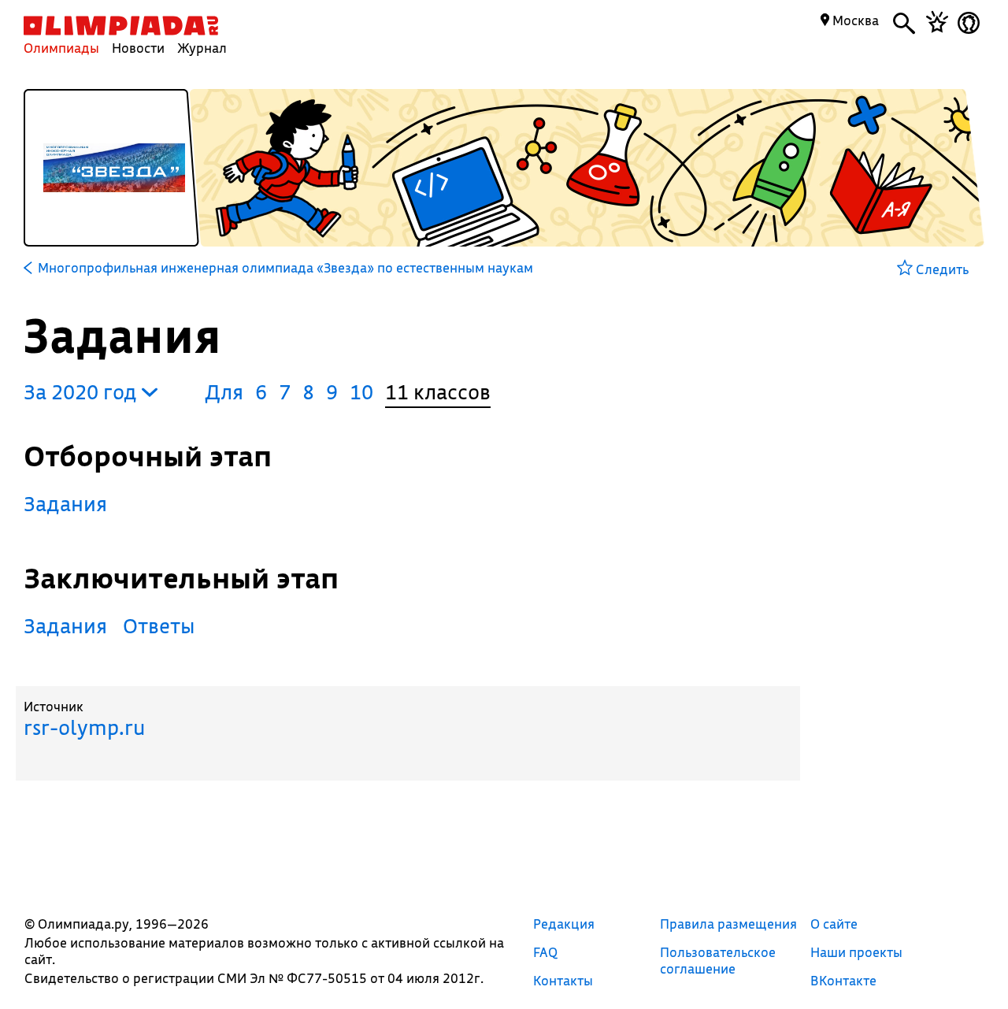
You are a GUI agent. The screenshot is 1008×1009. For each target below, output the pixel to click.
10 (361, 392)
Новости (138, 47)
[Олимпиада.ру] (121, 25)
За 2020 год (83, 392)
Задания (65, 504)
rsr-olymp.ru (84, 727)
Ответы (159, 626)
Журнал (202, 47)
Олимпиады (61, 47)
